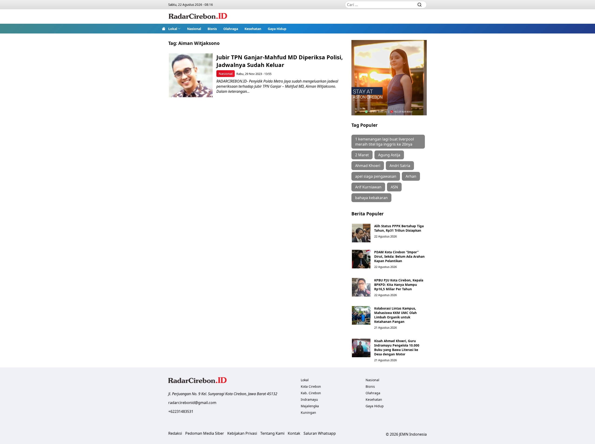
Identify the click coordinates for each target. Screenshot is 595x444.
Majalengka (310, 406)
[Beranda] (164, 28)
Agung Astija (389, 154)
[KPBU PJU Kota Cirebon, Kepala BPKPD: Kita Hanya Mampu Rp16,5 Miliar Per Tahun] (361, 287)
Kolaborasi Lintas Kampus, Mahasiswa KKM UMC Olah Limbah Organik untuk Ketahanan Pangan (395, 315)
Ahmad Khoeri (367, 165)
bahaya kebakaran (371, 197)
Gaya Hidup (277, 29)
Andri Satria (400, 165)
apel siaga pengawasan (375, 176)
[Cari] (419, 4)
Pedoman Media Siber (204, 433)
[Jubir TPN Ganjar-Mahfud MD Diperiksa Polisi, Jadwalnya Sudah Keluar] (191, 75)
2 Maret (362, 154)
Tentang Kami (272, 433)
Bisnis (212, 29)
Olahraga (230, 29)
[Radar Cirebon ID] (198, 16)
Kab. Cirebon (311, 393)
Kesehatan (253, 29)
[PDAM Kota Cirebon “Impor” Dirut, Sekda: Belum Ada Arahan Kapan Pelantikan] (361, 259)
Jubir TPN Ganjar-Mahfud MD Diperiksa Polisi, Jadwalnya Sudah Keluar (279, 61)
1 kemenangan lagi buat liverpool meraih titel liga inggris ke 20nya (384, 142)
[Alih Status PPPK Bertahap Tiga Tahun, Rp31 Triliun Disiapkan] (361, 233)
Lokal (172, 29)
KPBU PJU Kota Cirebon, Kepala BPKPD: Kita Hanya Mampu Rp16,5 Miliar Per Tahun (398, 284)
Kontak (294, 433)
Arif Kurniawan (368, 187)
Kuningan (308, 412)
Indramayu (309, 399)
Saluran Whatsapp (320, 433)
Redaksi (175, 433)
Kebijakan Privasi (242, 433)
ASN (394, 187)
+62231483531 (180, 411)
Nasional (194, 29)
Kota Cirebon (311, 386)
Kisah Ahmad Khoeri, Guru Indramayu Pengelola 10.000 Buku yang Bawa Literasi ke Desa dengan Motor (396, 347)
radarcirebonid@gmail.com (192, 402)
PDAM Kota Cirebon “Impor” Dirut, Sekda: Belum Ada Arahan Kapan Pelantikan (399, 256)
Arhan (411, 176)
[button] (174, 28)
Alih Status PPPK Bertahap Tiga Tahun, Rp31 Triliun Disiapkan (399, 228)
